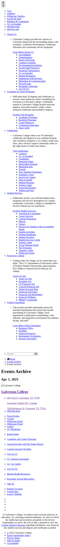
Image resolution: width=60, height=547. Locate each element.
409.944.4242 (13, 26)
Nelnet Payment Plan (28, 289)
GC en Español (26, 73)
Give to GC (12, 454)
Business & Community (18, 21)
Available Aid (25, 281)
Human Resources (27, 76)
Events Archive (14, 361)
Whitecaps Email (15, 421)
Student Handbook (27, 234)
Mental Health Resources (18, 474)
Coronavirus (12, 491)
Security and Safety (28, 338)
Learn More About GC (23, 52)
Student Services (14, 193)
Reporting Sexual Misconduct (20, 479)
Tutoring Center (26, 250)
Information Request (28, 164)
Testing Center (25, 185)
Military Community (28, 300)
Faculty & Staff (14, 19)
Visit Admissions (20, 151)
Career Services (26, 216)
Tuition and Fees (26, 190)
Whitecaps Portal (26, 253)
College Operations (16, 302)
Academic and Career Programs (21, 439)
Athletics (11, 13)
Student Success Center (29, 240)
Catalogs (23, 153)
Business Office (26, 328)
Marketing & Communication (32, 81)
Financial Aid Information (30, 294)
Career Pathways (26, 122)
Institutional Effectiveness (30, 78)
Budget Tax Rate (15, 489)
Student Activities (27, 232)
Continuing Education (29, 125)
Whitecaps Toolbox (16, 16)
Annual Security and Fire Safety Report (25, 444)
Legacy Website (14, 494)
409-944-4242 (13, 411)
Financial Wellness (27, 297)
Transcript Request (27, 188)
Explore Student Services (24, 211)
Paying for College (15, 255)
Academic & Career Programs (21, 91)
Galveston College (14, 392)
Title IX (10, 484)
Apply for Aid (19, 276)
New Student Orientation (30, 172)
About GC (12, 34)
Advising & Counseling (29, 213)
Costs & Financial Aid (29, 286)
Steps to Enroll (25, 180)
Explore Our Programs (23, 114)
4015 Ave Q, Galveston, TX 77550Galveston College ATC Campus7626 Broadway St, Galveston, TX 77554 (26, 403)
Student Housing (26, 182)
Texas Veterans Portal (28, 245)
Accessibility (13, 543)
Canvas (10, 418)
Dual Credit (24, 128)
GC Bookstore (13, 429)
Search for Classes (27, 177)
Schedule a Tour (26, 174)
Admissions (12, 130)
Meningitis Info (26, 167)
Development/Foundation (30, 65)
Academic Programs (28, 117)
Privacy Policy (13, 538)
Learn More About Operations (27, 325)
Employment (13, 434)
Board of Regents (27, 60)
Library (22, 224)
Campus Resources (27, 219)
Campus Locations (27, 62)
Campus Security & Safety (19, 449)
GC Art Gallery (14, 464)
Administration (25, 57)
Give (9, 11)
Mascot (22, 221)
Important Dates (26, 161)
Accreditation (25, 55)
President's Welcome (28, 86)
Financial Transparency (29, 70)
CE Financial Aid (27, 284)
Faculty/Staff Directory (29, 68)
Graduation (24, 159)
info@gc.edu (13, 29)
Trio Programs (25, 248)
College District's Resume (13, 525)
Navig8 (22, 169)
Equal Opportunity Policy (19, 535)
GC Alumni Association (18, 459)
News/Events (25, 83)
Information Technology (30, 336)
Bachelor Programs (27, 120)
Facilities (23, 331)
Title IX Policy (14, 540)
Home (12, 359)
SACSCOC (24, 89)
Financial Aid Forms (28, 292)
